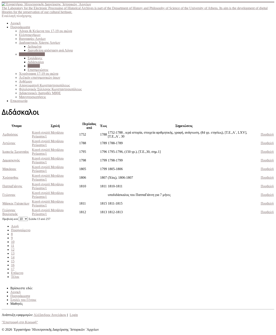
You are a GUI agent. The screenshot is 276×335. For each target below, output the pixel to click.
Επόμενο (17, 273)
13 (12, 253)
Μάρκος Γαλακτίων (15, 203)
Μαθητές (34, 66)
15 (12, 261)
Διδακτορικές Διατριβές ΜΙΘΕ (40, 93)
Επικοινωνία (18, 101)
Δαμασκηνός (11, 160)
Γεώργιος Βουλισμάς (10, 212)
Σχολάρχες (35, 58)
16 (12, 265)
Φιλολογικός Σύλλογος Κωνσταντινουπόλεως (50, 89)
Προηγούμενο (20, 230)
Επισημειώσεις (38, 70)
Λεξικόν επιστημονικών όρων (39, 77)
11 (12, 245)
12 (12, 249)
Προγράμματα (20, 27)
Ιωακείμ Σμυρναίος (15, 151)
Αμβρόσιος (10, 134)
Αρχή (15, 226)
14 (12, 257)
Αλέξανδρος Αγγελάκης (50, 315)
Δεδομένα (34, 46)
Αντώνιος (8, 143)
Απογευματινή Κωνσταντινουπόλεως (44, 85)
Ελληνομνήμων (30, 35)
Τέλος (15, 277)
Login (74, 315)
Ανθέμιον (25, 81)
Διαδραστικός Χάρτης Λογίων (39, 42)
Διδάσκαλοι (36, 62)
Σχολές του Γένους (32, 54)
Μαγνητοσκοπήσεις (32, 97)
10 (12, 242)
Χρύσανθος (10, 177)
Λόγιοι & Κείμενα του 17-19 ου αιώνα (45, 31)
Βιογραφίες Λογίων (32, 39)
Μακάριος (9, 169)
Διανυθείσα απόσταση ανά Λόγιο (50, 50)
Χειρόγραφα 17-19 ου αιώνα (38, 73)
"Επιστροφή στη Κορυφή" (20, 322)
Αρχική (15, 23)
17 (12, 269)
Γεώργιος (8, 195)
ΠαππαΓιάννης (12, 186)
